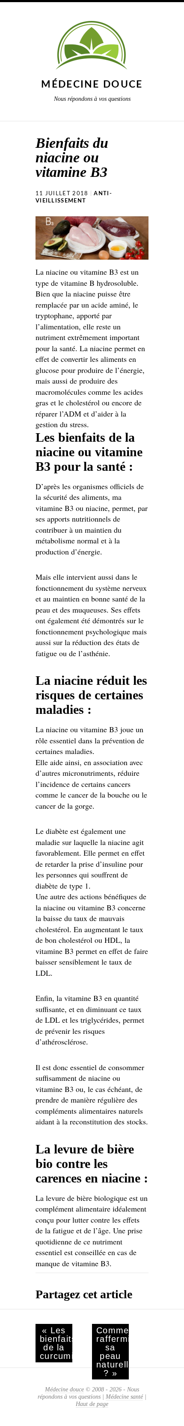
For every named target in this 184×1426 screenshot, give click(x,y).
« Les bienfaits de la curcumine (56, 1343)
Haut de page (92, 1404)
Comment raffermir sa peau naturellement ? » (112, 1352)
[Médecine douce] (92, 47)
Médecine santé (124, 1397)
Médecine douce (91, 84)
